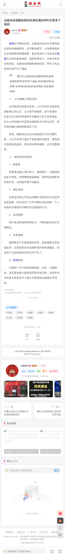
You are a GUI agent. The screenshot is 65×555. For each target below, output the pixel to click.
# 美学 (40, 312)
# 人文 (9, 317)
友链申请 (9, 532)
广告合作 (32, 532)
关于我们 (44, 532)
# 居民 (30, 317)
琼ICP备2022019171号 (31, 542)
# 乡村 (9, 312)
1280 (32, 371)
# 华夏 (30, 312)
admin (15, 30)
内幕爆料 (14, 12)
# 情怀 (50, 312)
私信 (58, 31)
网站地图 (55, 532)
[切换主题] (60, 528)
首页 (6, 12)
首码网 (34, 539)
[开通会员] (60, 521)
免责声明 (21, 532)
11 (46, 371)
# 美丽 (19, 317)
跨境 (15, 260)
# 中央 (19, 312)
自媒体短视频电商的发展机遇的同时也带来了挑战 (32, 22)
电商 (11, 43)
